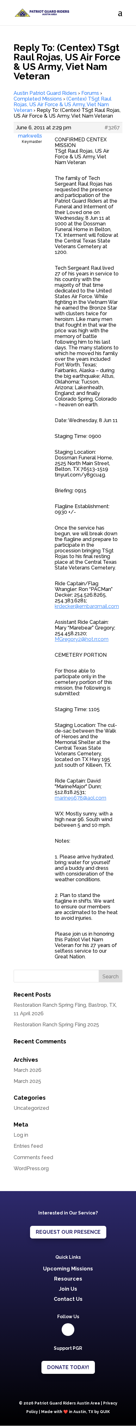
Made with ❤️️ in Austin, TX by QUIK (75, 1412)
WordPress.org (31, 1168)
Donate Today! (68, 1367)
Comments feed (33, 1157)
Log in (21, 1135)
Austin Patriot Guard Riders (45, 93)
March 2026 (27, 1070)
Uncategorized (31, 1108)
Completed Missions (38, 99)
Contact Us (68, 1299)
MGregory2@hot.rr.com (81, 639)
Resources (68, 1279)
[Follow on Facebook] (68, 1329)
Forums (90, 93)
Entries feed (28, 1146)
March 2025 (27, 1081)
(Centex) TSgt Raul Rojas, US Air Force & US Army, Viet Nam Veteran (62, 104)
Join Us (68, 1289)
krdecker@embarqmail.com (87, 606)
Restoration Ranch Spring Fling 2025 (56, 1025)
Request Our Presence (68, 1232)
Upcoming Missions (68, 1269)
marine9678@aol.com (80, 798)
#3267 (112, 128)
